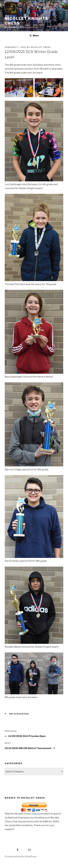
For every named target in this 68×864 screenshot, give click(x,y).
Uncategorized (19, 714)
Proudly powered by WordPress (21, 856)
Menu (36, 35)
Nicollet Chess (41, 47)
